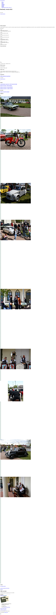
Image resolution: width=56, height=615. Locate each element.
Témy (2, 3)
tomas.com (6, 612)
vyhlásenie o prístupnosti (3, 609)
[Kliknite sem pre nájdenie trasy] (1, 72)
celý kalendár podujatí (3, 586)
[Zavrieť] (0, 80)
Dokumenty (3, 4)
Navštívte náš (2, 595)
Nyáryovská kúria (2, 0)
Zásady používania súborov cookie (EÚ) (7, 7)
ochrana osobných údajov (3, 608)
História (3, 2)
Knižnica (3, 6)
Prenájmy (3, 5)
